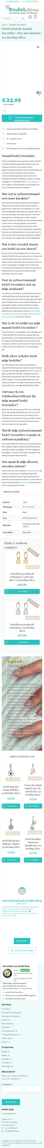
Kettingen (6, 1059)
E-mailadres (7, 1084)
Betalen (5, 1020)
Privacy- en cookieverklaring (12, 1143)
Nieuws (5, 1042)
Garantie (5, 1027)
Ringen (5, 1055)
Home (4, 25)
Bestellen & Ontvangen (11, 1013)
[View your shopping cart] (35, 16)
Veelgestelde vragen (10, 1035)
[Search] (23, 18)
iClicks (34, 1141)
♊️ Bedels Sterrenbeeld (17, 25)
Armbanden (6, 1066)
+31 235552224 (11, 1128)
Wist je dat (6, 1038)
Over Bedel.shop (8, 1031)
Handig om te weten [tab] (12, 492)
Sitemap (26, 1143)
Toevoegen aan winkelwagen (23, 119)
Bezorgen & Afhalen (10, 1016)
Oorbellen (6, 1063)
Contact (5, 1009)
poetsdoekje (24, 482)
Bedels (5, 1052)
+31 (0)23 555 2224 (30, 1)
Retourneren (7, 1024)
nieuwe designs (32, 182)
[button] (38, 47)
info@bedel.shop (12, 1)
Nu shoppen (23, 591)
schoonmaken (31, 471)
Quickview (33, 567)
